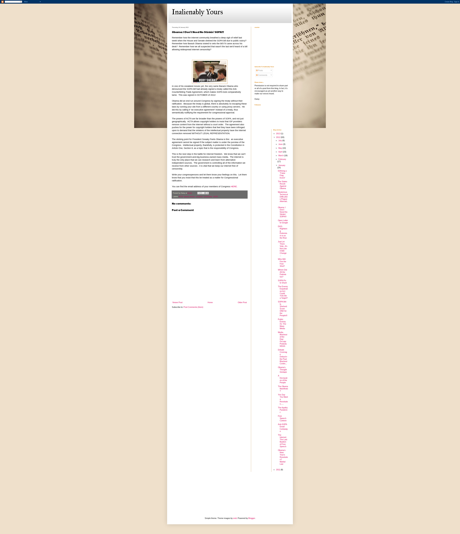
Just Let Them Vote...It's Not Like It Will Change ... (282, 248)
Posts (260, 70)
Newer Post (177, 302)
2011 (278, 470)
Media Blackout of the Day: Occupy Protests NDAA (282, 339)
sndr (235, 518)
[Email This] (198, 193)
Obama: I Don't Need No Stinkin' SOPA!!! (282, 212)
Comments (262, 75)
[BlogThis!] (201, 193)
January (281, 165)
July (280, 140)
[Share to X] (203, 193)
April (280, 152)
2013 (278, 134)
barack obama (189, 196)
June (280, 144)
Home (210, 302)
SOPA (215, 196)
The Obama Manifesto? (283, 388)
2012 (278, 137)
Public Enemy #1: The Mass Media (282, 324)
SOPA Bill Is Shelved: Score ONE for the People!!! (282, 309)
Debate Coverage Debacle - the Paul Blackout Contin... (283, 357)
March (281, 155)
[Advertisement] (210, 282)
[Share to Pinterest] (207, 193)
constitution (208, 196)
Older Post (242, 302)
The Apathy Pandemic (283, 410)
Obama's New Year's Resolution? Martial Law (283, 457)
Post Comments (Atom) (193, 307)
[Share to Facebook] (205, 193)
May (280, 148)
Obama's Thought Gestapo (282, 369)
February (282, 159)
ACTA (181, 196)
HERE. (234, 186)
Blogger (251, 518)
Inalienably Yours (197, 11)
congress (199, 196)
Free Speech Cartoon (282, 418)
